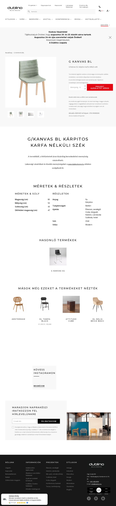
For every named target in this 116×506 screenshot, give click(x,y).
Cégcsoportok (46, 5)
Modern (69, 480)
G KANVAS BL (19, 53)
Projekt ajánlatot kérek (100, 87)
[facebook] (89, 498)
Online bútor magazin (12, 480)
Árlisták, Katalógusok (33, 489)
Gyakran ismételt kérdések (31, 479)
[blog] (103, 498)
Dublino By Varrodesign (83, 6)
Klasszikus (70, 474)
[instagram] (96, 498)
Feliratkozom (48, 421)
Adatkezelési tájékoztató (30, 469)
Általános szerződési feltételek (33, 474)
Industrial (69, 471)
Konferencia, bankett (53, 483)
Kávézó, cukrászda (52, 471)
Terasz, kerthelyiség (53, 486)
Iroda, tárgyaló (51, 480)
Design (68, 477)
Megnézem (39, 386)
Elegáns (69, 490)
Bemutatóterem (10, 474)
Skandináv (70, 486)
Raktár (7, 477)
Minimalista (70, 483)
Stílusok (10, 19)
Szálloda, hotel (51, 477)
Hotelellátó (92, 19)
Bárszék (34, 19)
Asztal (47, 19)
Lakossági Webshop (69, 6)
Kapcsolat (58, 5)
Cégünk (8, 468)
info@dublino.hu (96, 484)
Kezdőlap (8, 53)
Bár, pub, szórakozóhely (54, 474)
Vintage (69, 468)
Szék (22, 19)
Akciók (105, 25)
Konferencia (63, 19)
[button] (47, 494)
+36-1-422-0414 (94, 481)
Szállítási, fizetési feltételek (32, 485)
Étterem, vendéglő (52, 468)
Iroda (77, 19)
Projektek (32, 5)
